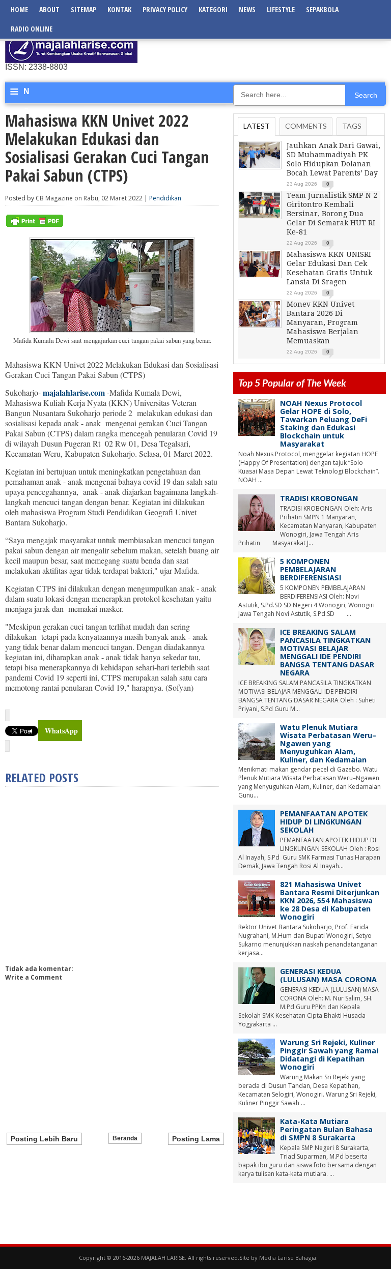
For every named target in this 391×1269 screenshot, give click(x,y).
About (49, 9)
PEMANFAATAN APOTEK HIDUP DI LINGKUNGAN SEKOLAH (324, 822)
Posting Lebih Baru (44, 1139)
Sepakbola (322, 9)
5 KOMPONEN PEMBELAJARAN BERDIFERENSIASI (310, 569)
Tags (351, 126)
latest (256, 126)
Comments (306, 126)
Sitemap (83, 9)
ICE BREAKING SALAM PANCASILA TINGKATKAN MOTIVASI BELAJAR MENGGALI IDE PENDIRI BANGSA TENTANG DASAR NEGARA (327, 652)
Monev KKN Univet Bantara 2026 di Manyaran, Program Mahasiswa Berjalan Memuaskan (322, 322)
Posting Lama (196, 1139)
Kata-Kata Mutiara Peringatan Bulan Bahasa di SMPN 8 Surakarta (326, 1129)
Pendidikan (165, 198)
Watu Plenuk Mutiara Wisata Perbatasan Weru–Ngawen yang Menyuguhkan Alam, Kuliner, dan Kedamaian (328, 743)
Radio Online (31, 29)
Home (19, 9)
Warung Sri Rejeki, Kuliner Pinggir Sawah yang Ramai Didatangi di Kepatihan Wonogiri (329, 1055)
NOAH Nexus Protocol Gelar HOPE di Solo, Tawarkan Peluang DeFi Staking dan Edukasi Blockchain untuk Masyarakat (323, 423)
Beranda (125, 1138)
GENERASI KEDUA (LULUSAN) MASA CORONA (328, 975)
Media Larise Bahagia (287, 1257)
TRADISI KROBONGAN (319, 498)
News (247, 9)
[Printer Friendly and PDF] (34, 224)
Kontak (119, 9)
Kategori (213, 9)
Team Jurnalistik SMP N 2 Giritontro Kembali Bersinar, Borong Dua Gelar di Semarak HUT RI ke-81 (332, 213)
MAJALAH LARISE (163, 1257)
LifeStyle (281, 9)
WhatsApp (61, 730)
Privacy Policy (165, 9)
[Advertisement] (267, 48)
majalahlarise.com (74, 392)
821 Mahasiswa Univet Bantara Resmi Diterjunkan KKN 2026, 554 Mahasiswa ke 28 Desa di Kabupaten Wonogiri (329, 900)
